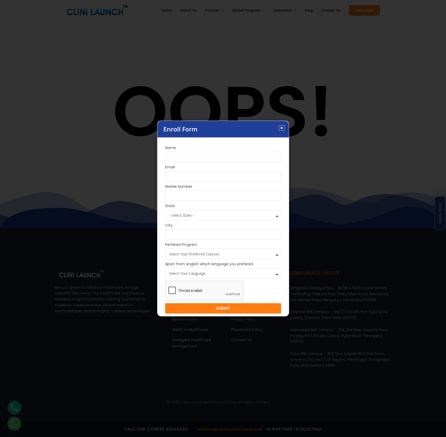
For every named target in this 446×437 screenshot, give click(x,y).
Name (170, 147)
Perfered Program (181, 244)
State (170, 205)
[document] (223, 218)
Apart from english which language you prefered (209, 264)
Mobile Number (178, 186)
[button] (282, 128)
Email (170, 167)
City (168, 225)
